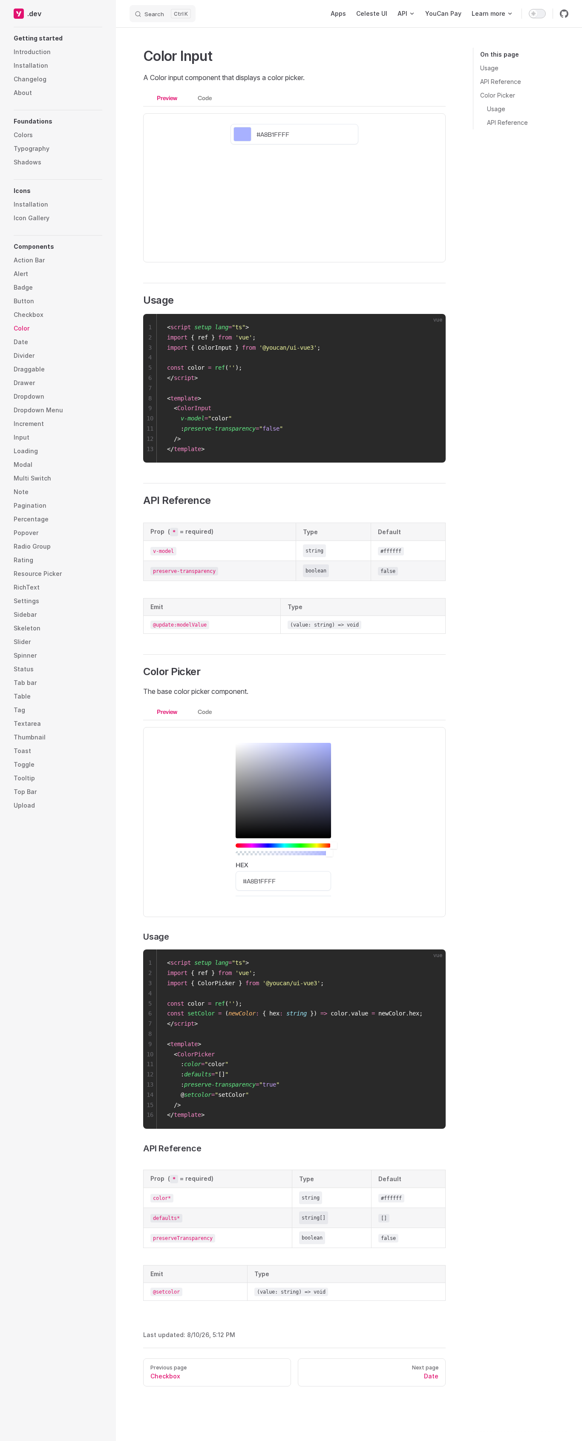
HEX (242, 865)
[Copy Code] (432, 327)
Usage (489, 68)
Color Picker (497, 95)
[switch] (537, 13)
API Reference (500, 81)
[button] (58, 38)
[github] (564, 13)
